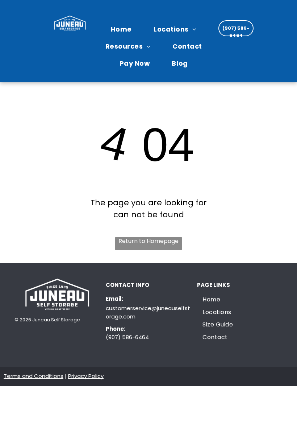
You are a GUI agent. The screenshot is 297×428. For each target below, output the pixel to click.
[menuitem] (125, 28)
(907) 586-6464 (127, 337)
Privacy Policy (86, 376)
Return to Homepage (148, 241)
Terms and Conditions (33, 376)
